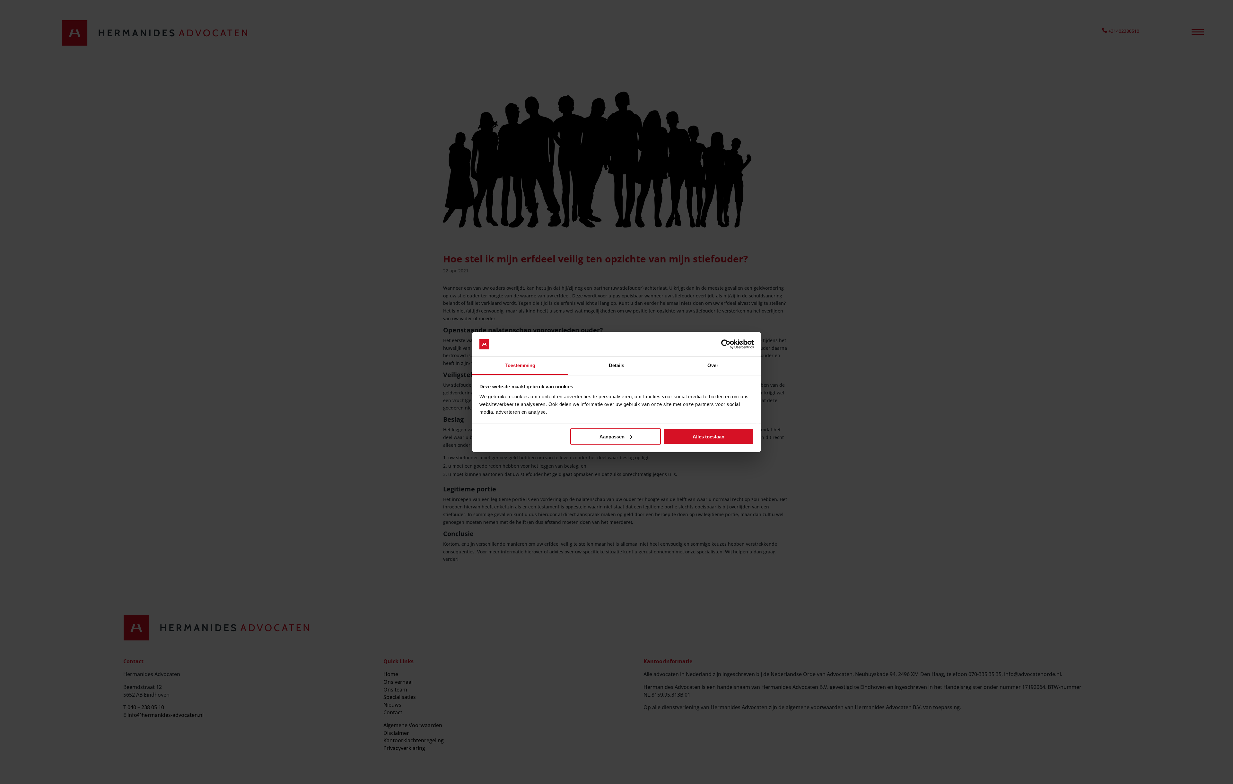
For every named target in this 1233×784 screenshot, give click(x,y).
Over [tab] (712, 365)
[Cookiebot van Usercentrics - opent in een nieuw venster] (726, 344)
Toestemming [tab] (520, 365)
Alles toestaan (708, 436)
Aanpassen (612, 436)
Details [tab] (617, 365)
